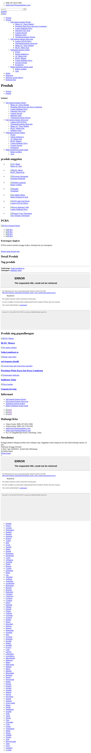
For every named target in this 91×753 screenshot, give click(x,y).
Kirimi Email (6, 453)
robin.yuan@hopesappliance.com (18, 430)
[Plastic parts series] (8, 357)
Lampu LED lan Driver (19, 203)
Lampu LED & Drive (23, 41)
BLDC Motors (20, 58)
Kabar (8, 73)
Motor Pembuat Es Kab (19, 197)
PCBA (17, 52)
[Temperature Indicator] (10, 375)
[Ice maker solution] (9, 348)
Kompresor (19, 65)
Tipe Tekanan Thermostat (20, 216)
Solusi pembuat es (22, 54)
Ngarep (8, 18)
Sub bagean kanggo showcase (21, 39)
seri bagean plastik (10, 361)
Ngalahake (14, 191)
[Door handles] (7, 384)
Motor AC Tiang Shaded (24, 24)
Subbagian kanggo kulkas (20, 50)
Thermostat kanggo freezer (25, 37)
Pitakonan (9, 75)
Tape (17, 71)
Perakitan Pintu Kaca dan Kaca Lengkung (31, 26)
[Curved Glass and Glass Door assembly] (17, 366)
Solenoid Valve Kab (22, 31)
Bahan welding (21, 69)
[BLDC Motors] (7, 338)
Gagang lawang (21, 33)
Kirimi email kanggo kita (10, 251)
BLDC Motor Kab (22, 48)
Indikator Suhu (20, 35)
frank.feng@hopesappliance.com (18, 428)
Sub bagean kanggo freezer (20, 22)
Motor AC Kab (16, 166)
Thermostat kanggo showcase (26, 43)
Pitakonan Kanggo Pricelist (11, 447)
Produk (8, 20)
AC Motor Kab (21, 56)
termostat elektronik (17, 179)
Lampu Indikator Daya (23, 28)
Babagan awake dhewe (14, 78)
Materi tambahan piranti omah (21, 67)
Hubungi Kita (11, 80)
